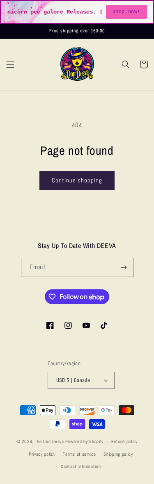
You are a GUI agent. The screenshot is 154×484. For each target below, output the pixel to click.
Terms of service (79, 454)
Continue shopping (77, 180)
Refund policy (124, 441)
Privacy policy (42, 454)
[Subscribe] (124, 267)
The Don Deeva (49, 441)
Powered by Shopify (84, 441)
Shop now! (126, 12)
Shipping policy (118, 454)
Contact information (81, 466)
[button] (10, 64)
